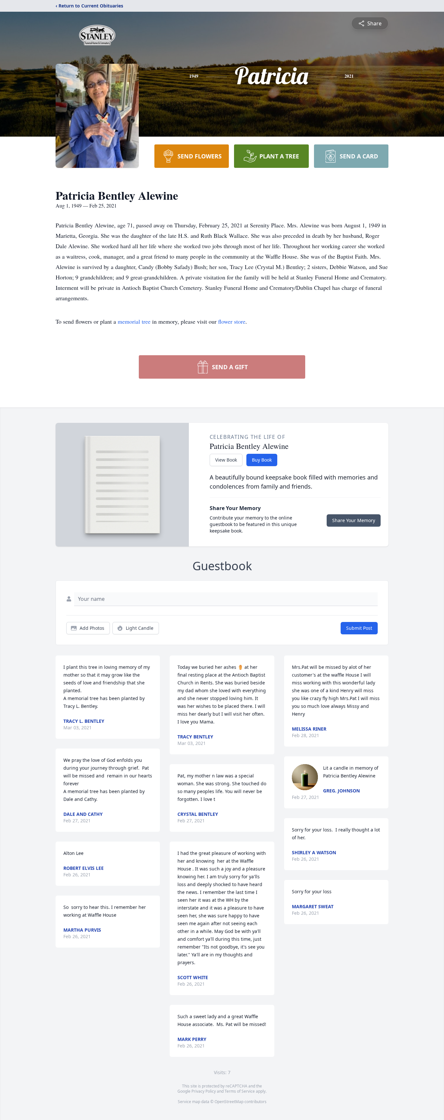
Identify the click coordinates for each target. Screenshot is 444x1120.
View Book (226, 460)
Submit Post (359, 628)
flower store (231, 321)
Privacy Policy (203, 1091)
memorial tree (134, 321)
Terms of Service (240, 1091)
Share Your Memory (353, 520)
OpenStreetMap (229, 1101)
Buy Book (262, 460)
